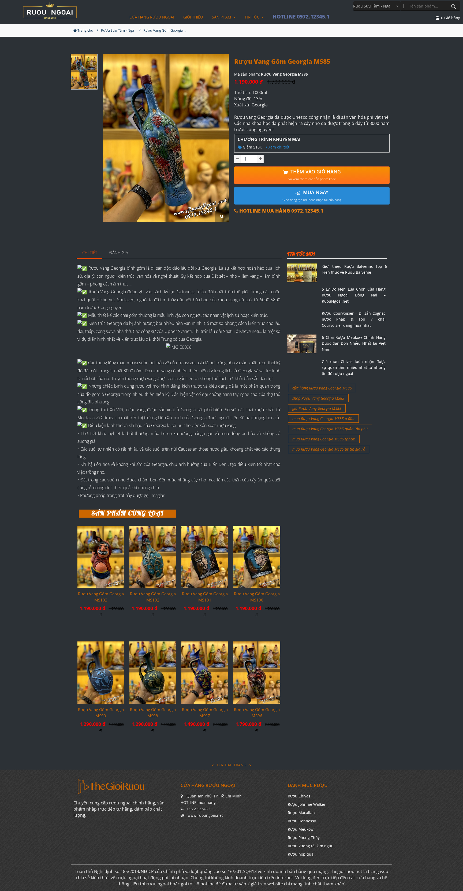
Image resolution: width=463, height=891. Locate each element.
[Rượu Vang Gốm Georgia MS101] (204, 557)
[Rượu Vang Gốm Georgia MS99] (100, 672)
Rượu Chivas (299, 796)
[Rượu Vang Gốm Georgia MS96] (256, 672)
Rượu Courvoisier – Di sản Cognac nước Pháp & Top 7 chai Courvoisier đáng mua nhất (354, 319)
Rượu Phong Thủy (304, 837)
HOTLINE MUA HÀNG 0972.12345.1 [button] (280, 211)
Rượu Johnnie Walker (307, 804)
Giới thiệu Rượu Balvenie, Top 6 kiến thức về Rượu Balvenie (354, 269)
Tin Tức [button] (252, 17)
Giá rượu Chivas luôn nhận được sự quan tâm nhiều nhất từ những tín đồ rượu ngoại (354, 367)
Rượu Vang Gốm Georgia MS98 (153, 712)
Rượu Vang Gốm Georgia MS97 (205, 712)
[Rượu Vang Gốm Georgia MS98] (152, 672)
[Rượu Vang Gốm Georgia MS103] (100, 557)
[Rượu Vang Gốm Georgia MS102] (152, 557)
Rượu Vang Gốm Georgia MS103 (101, 597)
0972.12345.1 (199, 808)
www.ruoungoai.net (205, 815)
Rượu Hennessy (302, 820)
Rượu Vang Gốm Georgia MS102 (153, 597)
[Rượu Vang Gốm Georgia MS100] (256, 557)
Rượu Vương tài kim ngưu (311, 845)
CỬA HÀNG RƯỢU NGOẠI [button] (151, 17)
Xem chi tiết (278, 147)
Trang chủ (85, 30)
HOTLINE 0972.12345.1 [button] (301, 17)
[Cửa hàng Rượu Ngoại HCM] (50, 10)
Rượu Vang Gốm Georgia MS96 (257, 712)
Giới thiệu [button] (193, 17)
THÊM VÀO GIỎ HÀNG (314, 174)
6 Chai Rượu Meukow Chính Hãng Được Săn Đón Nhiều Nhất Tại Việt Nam (354, 343)
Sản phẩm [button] (222, 17)
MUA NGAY (311, 195)
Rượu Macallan (301, 812)
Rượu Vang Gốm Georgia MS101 (205, 597)
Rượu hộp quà (300, 854)
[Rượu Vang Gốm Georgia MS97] (204, 672)
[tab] (90, 253)
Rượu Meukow (300, 829)
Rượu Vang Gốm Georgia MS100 (257, 597)
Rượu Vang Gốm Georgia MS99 (101, 712)
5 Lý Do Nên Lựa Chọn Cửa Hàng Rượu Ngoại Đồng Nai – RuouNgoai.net (354, 295)
